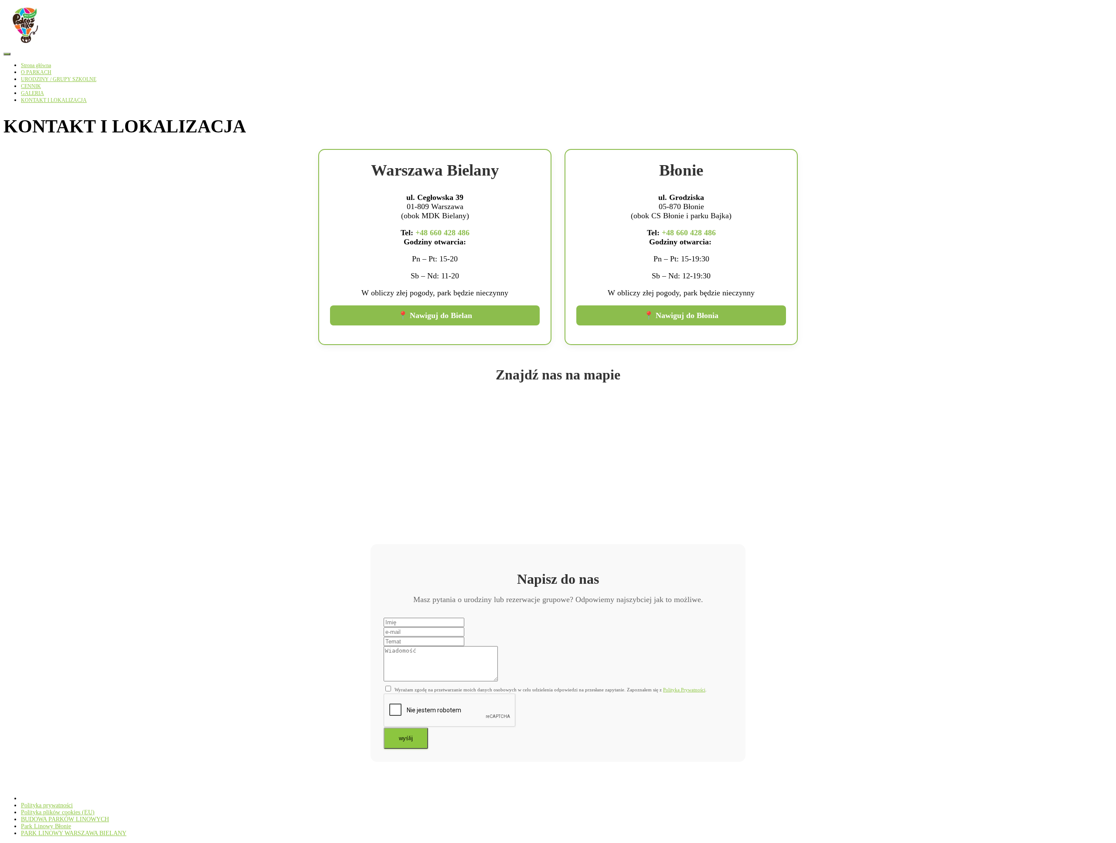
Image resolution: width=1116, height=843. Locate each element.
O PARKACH (36, 72)
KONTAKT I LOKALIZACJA (54, 100)
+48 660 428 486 (442, 232)
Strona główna (36, 65)
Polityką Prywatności (684, 689)
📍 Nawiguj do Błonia (681, 315)
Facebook (28, 800)
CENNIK (31, 86)
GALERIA (32, 93)
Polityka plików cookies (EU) (58, 812)
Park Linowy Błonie (46, 826)
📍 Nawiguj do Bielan (435, 315)
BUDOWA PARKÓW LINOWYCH (65, 819)
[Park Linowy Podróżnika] (25, 45)
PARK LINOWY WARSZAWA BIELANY (73, 833)
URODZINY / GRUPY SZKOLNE (58, 79)
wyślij (406, 738)
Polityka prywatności (47, 805)
